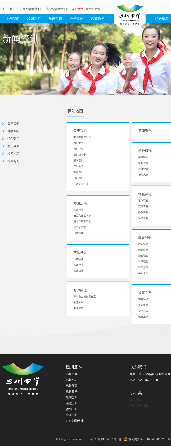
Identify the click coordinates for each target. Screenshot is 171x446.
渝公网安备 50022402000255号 (149, 439)
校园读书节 (79, 227)
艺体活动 (78, 259)
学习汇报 (143, 273)
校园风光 (143, 174)
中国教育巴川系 (82, 137)
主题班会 (143, 304)
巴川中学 (78, 143)
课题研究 (143, 249)
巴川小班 (78, 148)
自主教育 (77, 9)
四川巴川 (78, 178)
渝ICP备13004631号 (103, 439)
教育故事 (143, 316)
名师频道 (80, 290)
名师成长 (78, 308)
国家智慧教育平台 (32, 9)
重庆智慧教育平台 (57, 9)
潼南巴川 (78, 160)
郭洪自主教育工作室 (84, 296)
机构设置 (143, 163)
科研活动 (143, 267)
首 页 (7, 9)
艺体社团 (78, 209)
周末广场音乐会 (82, 221)
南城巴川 (78, 172)
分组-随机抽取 (139, 405)
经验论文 (143, 255)
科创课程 (143, 212)
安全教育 (143, 310)
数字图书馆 (93, 9)
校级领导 (143, 168)
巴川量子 (78, 166)
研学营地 (78, 233)
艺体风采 (80, 252)
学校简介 (143, 157)
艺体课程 (143, 200)
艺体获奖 (78, 270)
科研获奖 (143, 261)
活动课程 (143, 218)
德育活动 (143, 299)
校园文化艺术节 (82, 215)
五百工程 (143, 206)
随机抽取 (135, 400)
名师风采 (78, 302)
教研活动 (143, 244)
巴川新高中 (79, 154)
